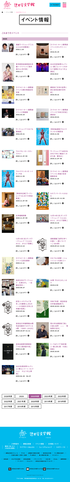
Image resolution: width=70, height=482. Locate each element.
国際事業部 (63, 459)
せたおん (55, 459)
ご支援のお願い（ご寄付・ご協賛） (19, 455)
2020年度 (35, 401)
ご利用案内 (15, 444)
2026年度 (8, 396)
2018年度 (62, 401)
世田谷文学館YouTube (36, 468)
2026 (21, 396)
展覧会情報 (27, 444)
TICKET (55, 5)
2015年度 (35, 406)
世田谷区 (6, 459)
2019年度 (48, 401)
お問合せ (33, 455)
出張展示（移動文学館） (34, 453)
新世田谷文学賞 (47, 453)
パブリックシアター (38, 459)
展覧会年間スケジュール (12, 453)
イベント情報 (9, 12)
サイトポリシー (55, 455)
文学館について (53, 444)
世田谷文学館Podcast (52, 468)
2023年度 (62, 396)
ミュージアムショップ (45, 447)
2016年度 (22, 406)
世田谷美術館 (26, 459)
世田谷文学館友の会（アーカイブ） (43, 461)
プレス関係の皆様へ (59, 453)
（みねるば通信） (10, 448)
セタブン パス (60, 447)
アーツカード (20, 461)
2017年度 (8, 406)
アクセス (23, 453)
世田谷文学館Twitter (18, 468)
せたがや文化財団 (15, 459)
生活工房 (48, 459)
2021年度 (22, 401)
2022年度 (8, 401)
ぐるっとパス (29, 461)
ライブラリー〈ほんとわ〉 (27, 447)
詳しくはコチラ (21, 55)
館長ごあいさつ (10, 446)
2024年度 (48, 396)
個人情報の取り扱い (44, 455)
